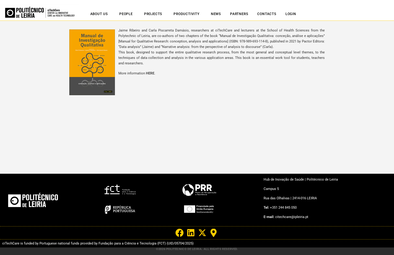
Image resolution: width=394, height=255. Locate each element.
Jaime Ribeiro (129, 30)
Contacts (266, 14)
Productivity (187, 14)
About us (99, 14)
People (126, 14)
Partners (239, 14)
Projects (153, 14)
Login (290, 14)
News (216, 14)
